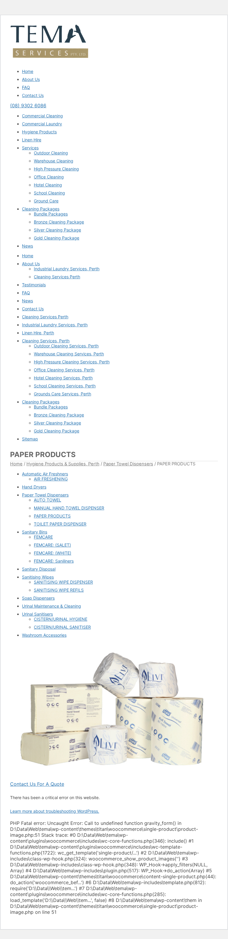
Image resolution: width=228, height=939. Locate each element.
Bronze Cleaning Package (59, 221)
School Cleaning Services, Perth (65, 385)
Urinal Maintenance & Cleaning (51, 606)
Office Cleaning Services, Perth (64, 369)
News (27, 245)
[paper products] (114, 711)
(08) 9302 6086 (28, 105)
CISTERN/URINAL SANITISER (62, 627)
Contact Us (33, 95)
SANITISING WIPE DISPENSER (63, 582)
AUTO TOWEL (47, 499)
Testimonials (34, 284)
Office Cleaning (49, 176)
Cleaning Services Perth (57, 276)
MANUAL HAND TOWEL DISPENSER (69, 507)
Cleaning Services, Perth (45, 340)
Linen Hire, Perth (38, 332)
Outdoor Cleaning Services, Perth (66, 345)
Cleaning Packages (40, 208)
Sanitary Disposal (39, 568)
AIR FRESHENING (51, 478)
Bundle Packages (51, 213)
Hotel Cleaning (48, 184)
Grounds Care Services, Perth (62, 393)
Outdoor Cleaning (51, 152)
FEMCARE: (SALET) (52, 544)
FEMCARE (43, 536)
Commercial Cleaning (42, 115)
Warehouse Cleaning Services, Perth (69, 353)
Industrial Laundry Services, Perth (66, 268)
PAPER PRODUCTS (52, 515)
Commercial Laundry (42, 123)
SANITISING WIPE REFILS (59, 590)
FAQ (26, 87)
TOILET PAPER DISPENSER (60, 523)
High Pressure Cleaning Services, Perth (72, 361)
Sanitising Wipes (38, 576)
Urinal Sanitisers (37, 614)
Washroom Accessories (44, 635)
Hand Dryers (34, 486)
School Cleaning (49, 192)
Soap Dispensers (38, 598)
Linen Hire (31, 139)
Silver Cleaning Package (57, 229)
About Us (31, 79)
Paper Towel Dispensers (128, 464)
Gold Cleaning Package (56, 237)
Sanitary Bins (34, 531)
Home (27, 71)
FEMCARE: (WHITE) (52, 552)
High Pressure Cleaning (56, 168)
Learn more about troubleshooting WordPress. (54, 811)
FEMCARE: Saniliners (54, 560)
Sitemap (30, 438)
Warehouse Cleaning (53, 160)
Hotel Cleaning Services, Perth (63, 377)
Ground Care (46, 200)
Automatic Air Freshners (45, 473)
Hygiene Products (39, 131)
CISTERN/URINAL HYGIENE (60, 619)
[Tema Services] (49, 61)
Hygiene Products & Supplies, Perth (62, 464)
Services (30, 147)
